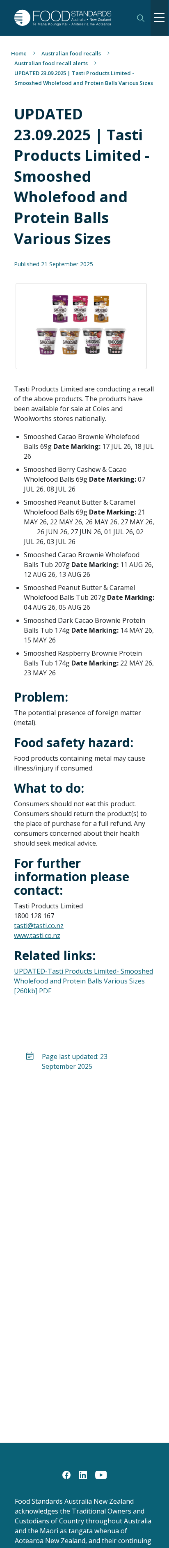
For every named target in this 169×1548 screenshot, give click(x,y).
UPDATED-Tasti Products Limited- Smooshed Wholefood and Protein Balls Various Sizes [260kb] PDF (83, 981)
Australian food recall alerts (51, 63)
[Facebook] (66, 1474)
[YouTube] (101, 1474)
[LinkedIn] (83, 1474)
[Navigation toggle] (159, 18)
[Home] (70, 17)
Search (141, 18)
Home (19, 53)
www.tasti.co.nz (37, 935)
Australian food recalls (71, 53)
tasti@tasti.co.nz (39, 925)
